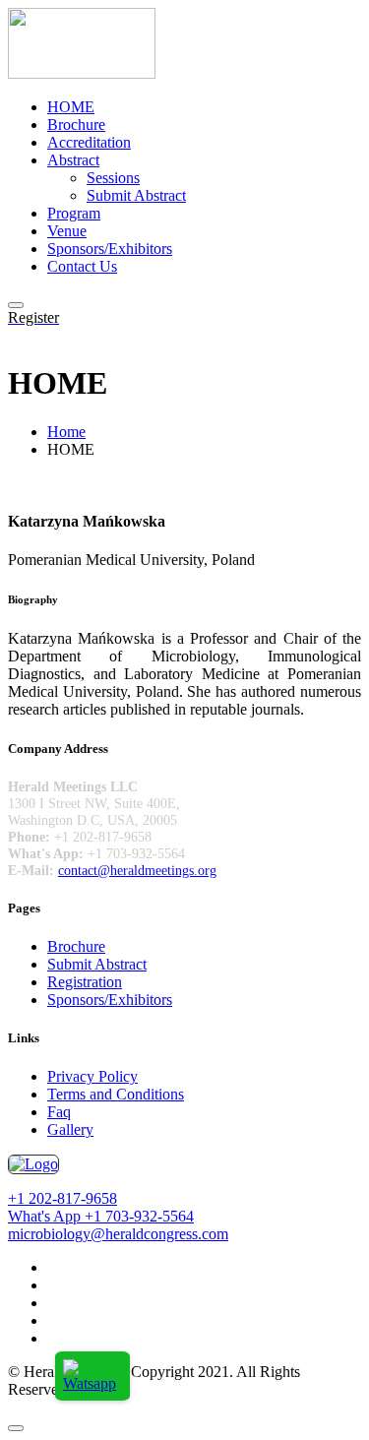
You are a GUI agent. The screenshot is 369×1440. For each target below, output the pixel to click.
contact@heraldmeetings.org (137, 870)
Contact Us (82, 266)
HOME (70, 106)
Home (66, 431)
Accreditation (89, 142)
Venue (67, 230)
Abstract (73, 160)
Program (73, 213)
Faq (59, 1111)
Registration (84, 981)
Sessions (113, 177)
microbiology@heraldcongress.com (118, 1233)
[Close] (16, 1428)
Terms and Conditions (115, 1094)
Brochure (76, 124)
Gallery (70, 1129)
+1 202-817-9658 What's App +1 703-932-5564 (101, 1207)
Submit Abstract (136, 195)
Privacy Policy (92, 1076)
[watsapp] (92, 1383)
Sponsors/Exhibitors (109, 248)
